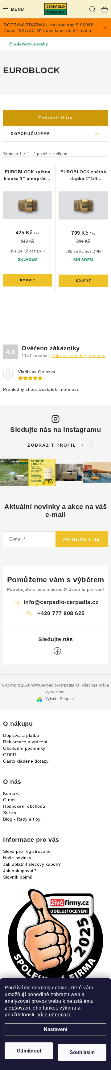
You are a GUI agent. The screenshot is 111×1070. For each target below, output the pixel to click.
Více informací (54, 1014)
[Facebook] (57, 651)
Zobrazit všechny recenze (78, 355)
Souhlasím (82, 1052)
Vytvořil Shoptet (59, 699)
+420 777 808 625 (61, 613)
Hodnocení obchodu (24, 806)
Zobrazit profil (51, 445)
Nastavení (55, 1029)
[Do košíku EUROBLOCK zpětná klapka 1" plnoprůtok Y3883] (27, 280)
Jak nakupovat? (19, 870)
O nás (9, 799)
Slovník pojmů (18, 877)
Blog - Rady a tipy (21, 819)
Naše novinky (17, 857)
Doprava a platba (21, 735)
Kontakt (11, 793)
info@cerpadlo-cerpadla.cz (61, 602)
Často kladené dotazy (25, 761)
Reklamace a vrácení (25, 741)
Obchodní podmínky (24, 748)
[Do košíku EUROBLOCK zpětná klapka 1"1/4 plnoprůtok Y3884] (83, 281)
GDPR (9, 754)
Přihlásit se (81, 539)
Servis (9, 812)
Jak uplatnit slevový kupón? (32, 864)
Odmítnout (29, 1050)
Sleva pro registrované (27, 851)
